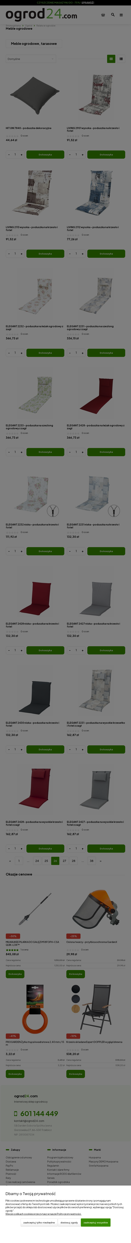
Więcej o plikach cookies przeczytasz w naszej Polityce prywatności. (43, 1213)
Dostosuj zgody (69, 1222)
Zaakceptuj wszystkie (96, 1222)
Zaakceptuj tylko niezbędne (39, 1222)
